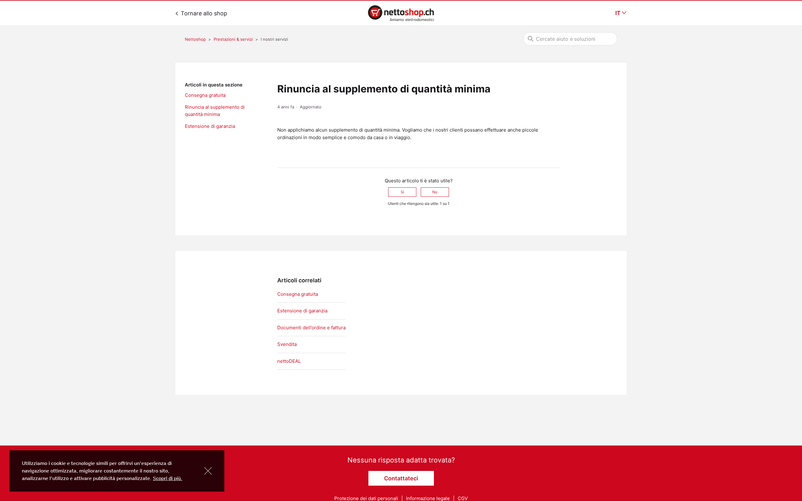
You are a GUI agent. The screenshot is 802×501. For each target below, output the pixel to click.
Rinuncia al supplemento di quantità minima (215, 110)
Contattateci (401, 478)
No (434, 192)
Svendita (287, 344)
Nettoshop (195, 39)
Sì (402, 192)
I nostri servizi (274, 39)
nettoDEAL (289, 361)
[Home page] (401, 13)
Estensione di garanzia (210, 126)
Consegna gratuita (205, 95)
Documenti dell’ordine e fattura (311, 328)
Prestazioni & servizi (233, 39)
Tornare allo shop (203, 13)
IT (618, 13)
